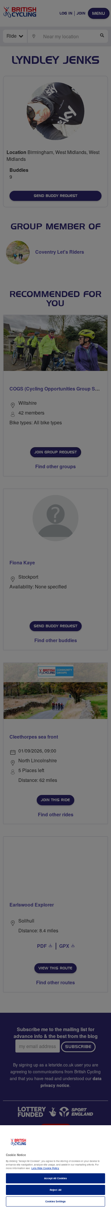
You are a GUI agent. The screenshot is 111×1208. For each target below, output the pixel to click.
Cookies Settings (55, 1201)
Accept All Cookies (55, 1178)
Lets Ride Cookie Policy (45, 1168)
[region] (55, 1166)
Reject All (55, 1189)
